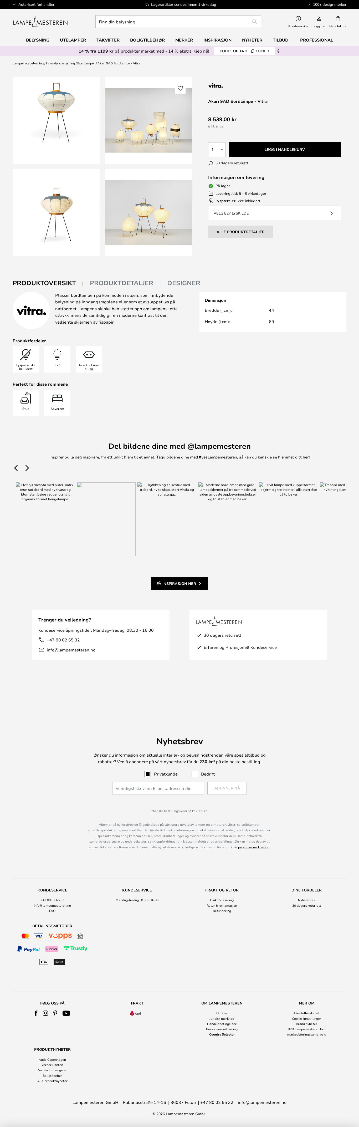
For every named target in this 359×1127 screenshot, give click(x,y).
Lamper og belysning (28, 63)
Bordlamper (86, 63)
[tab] (48, 283)
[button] (56, 212)
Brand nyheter (306, 1024)
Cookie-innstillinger (306, 1018)
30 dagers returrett (306, 905)
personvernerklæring (253, 847)
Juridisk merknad (221, 1018)
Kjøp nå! (201, 51)
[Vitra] (236, 85)
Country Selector (222, 1034)
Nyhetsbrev (306, 900)
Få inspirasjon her (176, 583)
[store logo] (40, 21)
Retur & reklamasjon (222, 905)
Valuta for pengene (52, 1070)
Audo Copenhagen (52, 1059)
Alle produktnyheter (52, 1081)
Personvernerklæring (222, 1029)
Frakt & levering (222, 900)
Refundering (222, 911)
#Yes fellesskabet (307, 1013)
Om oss (221, 1013)
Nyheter (252, 40)
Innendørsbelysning (60, 63)
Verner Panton (52, 1065)
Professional (316, 40)
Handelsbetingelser (222, 1024)
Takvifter (108, 40)
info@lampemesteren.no (71, 649)
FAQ (52, 911)
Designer (183, 283)
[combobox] (178, 22)
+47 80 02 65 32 (63, 639)
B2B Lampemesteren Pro (306, 1029)
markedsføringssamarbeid (306, 1034)
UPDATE (244, 50)
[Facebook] (36, 1013)
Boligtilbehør (52, 1075)
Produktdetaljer (121, 283)
